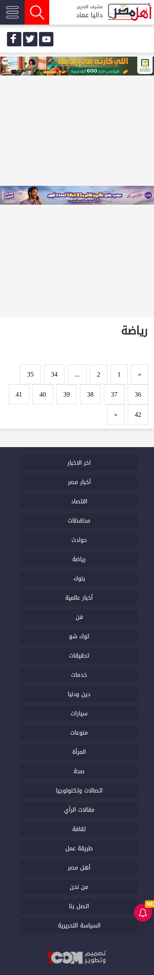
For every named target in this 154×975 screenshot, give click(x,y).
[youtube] (46, 39)
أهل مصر (79, 867)
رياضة (79, 559)
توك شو (79, 636)
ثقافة (79, 829)
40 (42, 394)
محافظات (79, 520)
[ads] (77, 66)
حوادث (79, 540)
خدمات (79, 674)
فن (79, 617)
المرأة (79, 752)
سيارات (79, 713)
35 (30, 374)
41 (19, 394)
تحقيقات (79, 655)
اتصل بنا (79, 906)
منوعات (79, 732)
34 (54, 374)
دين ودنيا (79, 694)
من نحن (79, 887)
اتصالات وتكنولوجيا (79, 790)
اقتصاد (79, 501)
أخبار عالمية (79, 597)
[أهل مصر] (129, 12)
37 (114, 394)
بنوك (79, 578)
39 (66, 394)
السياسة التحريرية (79, 925)
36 (138, 394)
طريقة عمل (79, 848)
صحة (79, 771)
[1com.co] (77, 957)
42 (138, 414)
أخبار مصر (79, 482)
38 (90, 394)
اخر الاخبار (79, 462)
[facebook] (14, 39)
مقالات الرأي (79, 809)
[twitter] (30, 39)
